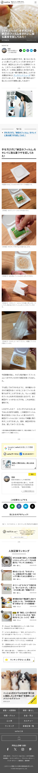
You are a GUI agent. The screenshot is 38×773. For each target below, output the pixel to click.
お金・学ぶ (28, 715)
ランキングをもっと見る (20, 659)
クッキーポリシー (12, 760)
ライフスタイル (11, 524)
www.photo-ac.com (31, 40)
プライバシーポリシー (27, 758)
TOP (3, 524)
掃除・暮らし (28, 710)
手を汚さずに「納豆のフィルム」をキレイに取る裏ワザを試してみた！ (20, 134)
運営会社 (20, 760)
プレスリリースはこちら (18, 756)
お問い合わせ (6, 756)
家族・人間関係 (9, 710)
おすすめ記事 (29, 756)
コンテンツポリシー (15, 758)
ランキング (9, 726)
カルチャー (28, 720)
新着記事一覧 (28, 726)
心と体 (9, 720)
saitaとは (19, 731)
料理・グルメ (9, 715)
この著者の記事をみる (28, 491)
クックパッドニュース (22, 75)
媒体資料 (27, 760)
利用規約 (5, 758)
